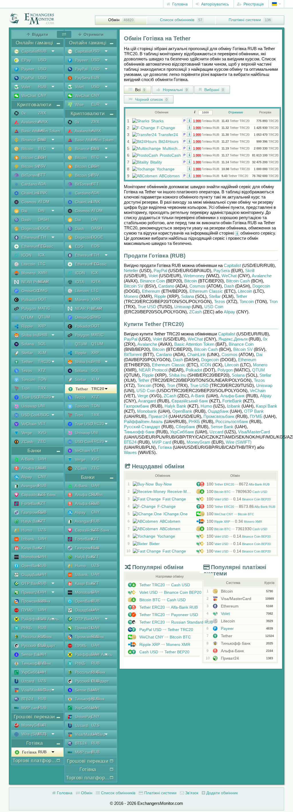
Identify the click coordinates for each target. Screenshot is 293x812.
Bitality (156, 162)
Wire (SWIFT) (239, 442)
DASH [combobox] (43, 219)
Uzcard (216, 431)
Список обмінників (177, 19)
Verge (142, 395)
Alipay (229, 311)
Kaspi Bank (266, 406)
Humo (206, 406)
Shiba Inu (177, 375)
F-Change (166, 127)
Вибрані (213, 89)
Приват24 (158, 416)
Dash (229, 286)
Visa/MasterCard (254, 431)
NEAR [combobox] (43, 281)
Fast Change (174, 499)
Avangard (147, 400)
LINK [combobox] (42, 192)
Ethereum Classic (206, 291)
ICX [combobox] (41, 255)
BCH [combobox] (42, 157)
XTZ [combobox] (42, 370)
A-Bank (198, 395)
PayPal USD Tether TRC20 (165, 629)
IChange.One (175, 514)
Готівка (165, 447)
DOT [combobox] (42, 299)
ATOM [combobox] (44, 201)
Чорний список (151, 99)
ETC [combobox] (42, 246)
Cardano (166, 286)
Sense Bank (222, 426)
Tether (241, 296)
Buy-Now (163, 484)
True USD (147, 306)
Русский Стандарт (142, 426)
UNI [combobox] (41, 406)
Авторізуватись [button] (214, 4)
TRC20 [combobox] (44, 361)
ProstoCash (170, 155)
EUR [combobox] (42, 725)
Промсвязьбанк (218, 416)
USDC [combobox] (43, 414)
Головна (179, 4)
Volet (153, 275)
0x (265, 339)
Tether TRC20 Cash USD (164, 585)
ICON (205, 364)
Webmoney (194, 275)
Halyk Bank (175, 406)
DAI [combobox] (41, 210)
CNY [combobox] (42, 95)
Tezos (219, 301)
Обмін (114, 19)
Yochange (166, 169)
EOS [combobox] (95, 246)
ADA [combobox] (42, 184)
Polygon (225, 369)
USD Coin (213, 306)
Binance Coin (152, 280)
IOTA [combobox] (95, 281)
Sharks (157, 121)
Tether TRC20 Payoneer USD (168, 614)
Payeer (227, 628)
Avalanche (262, 275)
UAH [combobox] (42, 459)
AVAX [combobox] (43, 121)
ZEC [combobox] (42, 441)
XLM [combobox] (42, 352)
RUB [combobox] (42, 51)
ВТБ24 (130, 442)
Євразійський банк (189, 400)
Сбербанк (185, 426)
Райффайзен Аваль (143, 421)
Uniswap (182, 306)
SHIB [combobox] (42, 335)
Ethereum (151, 291)
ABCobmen (169, 176)
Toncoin (246, 301)
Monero (131, 296)
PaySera (221, 270)
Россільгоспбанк (231, 421)
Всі (139, 89)
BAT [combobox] (41, 130)
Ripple (160, 296)
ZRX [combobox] (42, 113)
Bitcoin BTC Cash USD (237, 492)
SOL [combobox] (42, 343)
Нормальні (175, 89)
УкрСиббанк (182, 431)
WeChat (229, 275)
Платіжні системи (245, 19)
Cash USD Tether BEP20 (163, 652)
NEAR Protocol (153, 369)
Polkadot (194, 369)
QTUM (258, 369)
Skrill (249, 270)
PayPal (160, 270)
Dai (259, 354)
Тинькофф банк (139, 431)
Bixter (154, 543)
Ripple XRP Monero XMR (234, 521)
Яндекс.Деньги (233, 339)
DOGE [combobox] (44, 228)
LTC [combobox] (41, 264)
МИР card (161, 442)
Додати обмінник (221, 793)
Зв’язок (191, 793)
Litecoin (245, 291)
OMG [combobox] (43, 290)
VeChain (258, 390)
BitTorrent (133, 354)
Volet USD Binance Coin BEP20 (239, 499)
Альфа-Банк (232, 395)
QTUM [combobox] (44, 317)
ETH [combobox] (42, 237)
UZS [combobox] (42, 530)
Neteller (131, 270)
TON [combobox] (42, 379)
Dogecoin (261, 286)
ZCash (195, 311)
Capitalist (232, 265)
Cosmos (197, 286)
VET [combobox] (42, 423)
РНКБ (194, 421)
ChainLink (196, 354)
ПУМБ (256, 416)
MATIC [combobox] (44, 308)
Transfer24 (168, 134)
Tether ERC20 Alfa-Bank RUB (238, 484)
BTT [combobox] (42, 175)
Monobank (147, 411)
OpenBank (182, 411)
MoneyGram (198, 442)
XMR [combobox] (42, 272)
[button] (189, 120)
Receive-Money (181, 491)
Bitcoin (190, 280)
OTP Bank (254, 411)
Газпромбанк (136, 406)
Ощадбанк (218, 411)
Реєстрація (253, 4)
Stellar (215, 296)
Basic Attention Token (194, 344)
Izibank (233, 406)
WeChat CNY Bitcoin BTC (230, 514)
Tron (273, 301)
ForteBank (232, 400)
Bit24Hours (169, 141)
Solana (187, 296)
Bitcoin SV (133, 286)
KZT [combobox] (42, 494)
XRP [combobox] (42, 326)
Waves (130, 452)
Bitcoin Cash (238, 280)
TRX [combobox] (42, 388)
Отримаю (235, 112)
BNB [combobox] (42, 139)
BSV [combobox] (42, 166)
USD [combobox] (42, 60)
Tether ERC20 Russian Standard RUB (175, 622)
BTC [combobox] (42, 148)
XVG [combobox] (42, 432)
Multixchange (175, 148)
